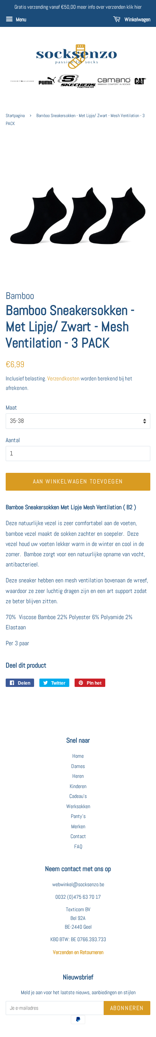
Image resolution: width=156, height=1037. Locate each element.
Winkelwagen (136, 19)
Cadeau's (78, 796)
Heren (78, 776)
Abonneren (127, 1008)
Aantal (13, 440)
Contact (78, 836)
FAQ (78, 846)
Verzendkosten (63, 378)
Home (78, 756)
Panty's (78, 816)
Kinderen (78, 786)
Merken (78, 826)
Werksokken (78, 806)
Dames (78, 766)
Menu (20, 19)
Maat (11, 407)
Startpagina (15, 116)
